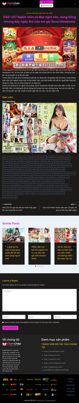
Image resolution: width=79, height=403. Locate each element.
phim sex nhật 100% (9, 189)
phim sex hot (32, 185)
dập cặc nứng (59, 169)
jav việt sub (36, 177)
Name (6, 317)
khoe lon (6, 181)
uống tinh (60, 193)
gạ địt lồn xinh (8, 173)
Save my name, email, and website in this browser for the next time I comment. (32, 322)
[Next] (73, 246)
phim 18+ (60, 181)
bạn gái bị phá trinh (30, 157)
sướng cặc (51, 193)
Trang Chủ (71, 395)
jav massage (25, 177)
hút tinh (72, 173)
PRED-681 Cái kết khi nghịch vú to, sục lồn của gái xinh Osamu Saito (39, 253)
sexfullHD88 (63, 370)
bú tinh (31, 161)
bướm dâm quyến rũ (62, 161)
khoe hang (65, 177)
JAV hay (15, 177)
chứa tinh (67, 165)
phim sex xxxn (55, 189)
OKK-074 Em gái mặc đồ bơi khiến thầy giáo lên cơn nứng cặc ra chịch (19, 207)
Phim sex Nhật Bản (38, 13)
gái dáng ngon (28, 173)
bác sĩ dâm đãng (16, 157)
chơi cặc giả (46, 165)
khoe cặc (55, 177)
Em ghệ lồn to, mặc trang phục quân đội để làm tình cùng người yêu (12, 253)
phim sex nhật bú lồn (26, 189)
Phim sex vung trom (41, 189)
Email (31, 317)
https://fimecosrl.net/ (52, 355)
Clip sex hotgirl (8, 169)
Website (57, 317)
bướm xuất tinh (8, 165)
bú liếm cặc (15, 161)
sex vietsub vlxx (39, 193)
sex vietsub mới (26, 193)
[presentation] (13, 235)
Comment (7, 291)
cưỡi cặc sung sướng (45, 169)
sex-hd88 (55, 370)
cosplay (33, 169)
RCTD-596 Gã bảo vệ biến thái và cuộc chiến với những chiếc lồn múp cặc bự (65, 253)
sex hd (5, 193)
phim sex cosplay (9, 185)
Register (47, 2)
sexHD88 (47, 370)
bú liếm (5, 161)
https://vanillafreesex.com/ (54, 351)
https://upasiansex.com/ (53, 367)
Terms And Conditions (70, 390)
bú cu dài (56, 157)
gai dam (18, 173)
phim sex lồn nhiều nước (59, 185)
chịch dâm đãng (34, 165)
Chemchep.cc (40, 400)
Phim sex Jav (44, 185)
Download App (47, 5)
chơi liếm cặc (57, 165)
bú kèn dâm (66, 157)
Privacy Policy (70, 380)
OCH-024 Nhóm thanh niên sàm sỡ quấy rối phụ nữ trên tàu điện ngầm (60, 207)
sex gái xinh (67, 189)
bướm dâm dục (48, 161)
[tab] (35, 266)
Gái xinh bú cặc (48, 173)
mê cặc (52, 181)
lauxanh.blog (51, 400)
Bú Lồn (23, 161)
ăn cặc (5, 157)
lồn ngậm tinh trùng (40, 181)
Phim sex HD (21, 185)
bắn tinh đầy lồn (44, 157)
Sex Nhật (49, 13)
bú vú (39, 161)
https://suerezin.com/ (52, 359)
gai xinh (38, 173)
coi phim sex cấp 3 (22, 169)
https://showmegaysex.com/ (55, 363)
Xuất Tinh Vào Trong (10, 197)
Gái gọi (28, 13)
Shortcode (71, 385)
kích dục (15, 181)
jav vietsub (46, 177)
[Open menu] (75, 3)
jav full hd (6, 177)
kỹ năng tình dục (25, 181)
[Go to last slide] (5, 246)
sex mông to (15, 193)
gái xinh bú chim (61, 173)
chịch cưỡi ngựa (21, 165)
